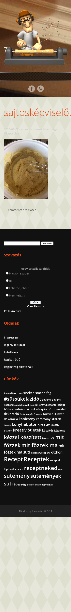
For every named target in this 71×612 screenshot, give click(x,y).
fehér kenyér (26, 414)
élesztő (30, 484)
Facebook (31, 88)
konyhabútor (24, 424)
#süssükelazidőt (22, 398)
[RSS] (40, 88)
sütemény (17, 475)
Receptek (36, 459)
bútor (61, 405)
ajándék (18, 405)
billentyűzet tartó (46, 405)
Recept (13, 459)
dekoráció (11, 414)
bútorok (31, 409)
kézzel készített (22, 437)
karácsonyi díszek (48, 419)
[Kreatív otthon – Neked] (35, 63)
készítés (47, 430)
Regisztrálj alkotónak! (18, 367)
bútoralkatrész (14, 409)
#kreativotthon (13, 393)
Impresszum (12, 337)
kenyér (7, 425)
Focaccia (38, 414)
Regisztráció (12, 359)
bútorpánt (41, 409)
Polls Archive (12, 311)
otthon (57, 452)
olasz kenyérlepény (40, 452)
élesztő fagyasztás (44, 484)
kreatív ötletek (27, 430)
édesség (20, 484)
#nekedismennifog (37, 393)
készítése (59, 430)
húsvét (48, 414)
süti (8, 483)
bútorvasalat (57, 409)
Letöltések (11, 352)
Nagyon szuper (19, 273)
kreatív (43, 424)
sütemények (45, 475)
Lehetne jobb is (19, 288)
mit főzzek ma (39, 445)
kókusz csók (48, 438)
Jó (10, 281)
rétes (60, 469)
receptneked (40, 468)
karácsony (27, 418)
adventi (46, 399)
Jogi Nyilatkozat (14, 345)
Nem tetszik (17, 295)
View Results (35, 306)
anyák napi (29, 405)
